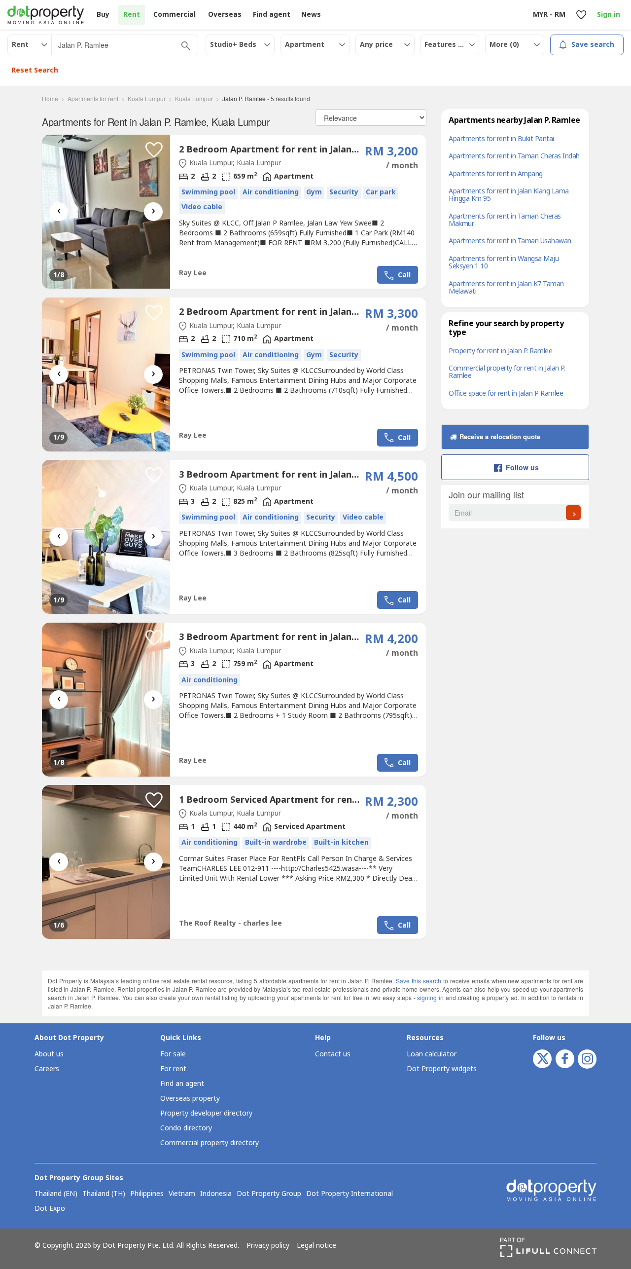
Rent (131, 14)
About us (49, 1054)
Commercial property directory (209, 1143)
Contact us (333, 1054)
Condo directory (186, 1128)
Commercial (174, 14)
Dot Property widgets (442, 1069)
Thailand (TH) (103, 1194)
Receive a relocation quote (498, 436)
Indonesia (216, 1194)
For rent (173, 1069)
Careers (47, 1069)
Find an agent (182, 1084)
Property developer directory (206, 1113)
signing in (430, 997)
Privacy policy (267, 1246)
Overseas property (190, 1098)
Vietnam (182, 1194)
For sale (173, 1054)
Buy (103, 14)
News (311, 14)
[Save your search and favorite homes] (581, 15)
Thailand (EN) (56, 1194)
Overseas (225, 14)
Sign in (608, 14)
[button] (154, 150)
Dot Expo (50, 1209)
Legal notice (316, 1246)
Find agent (271, 14)
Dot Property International (349, 1194)
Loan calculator (431, 1054)
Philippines (147, 1194)
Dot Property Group (269, 1194)
